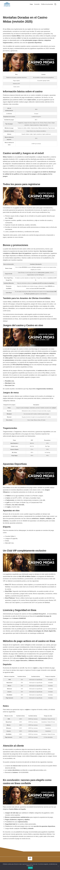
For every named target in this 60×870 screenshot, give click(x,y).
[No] (58, 866)
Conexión (37, 4)
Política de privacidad (47, 4)
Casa (31, 4)
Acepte (30, 867)
